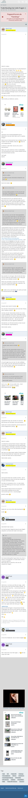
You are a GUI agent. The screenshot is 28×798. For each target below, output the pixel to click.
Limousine (22, 781)
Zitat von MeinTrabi (9, 173)
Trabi (4, 774)
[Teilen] (26, 24)
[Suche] (19, 1)
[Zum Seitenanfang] (25, 796)
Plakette (14, 775)
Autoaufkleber (21, 779)
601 (8, 774)
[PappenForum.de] (3, 1)
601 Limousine (6, 779)
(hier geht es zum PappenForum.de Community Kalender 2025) (15, 17)
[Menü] (26, 1)
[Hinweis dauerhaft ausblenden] (25, 14)
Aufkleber (13, 779)
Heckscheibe (18, 777)
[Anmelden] (22, 2)
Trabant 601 (13, 774)
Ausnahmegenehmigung (8, 777)
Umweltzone (21, 775)
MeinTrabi (4, 10)
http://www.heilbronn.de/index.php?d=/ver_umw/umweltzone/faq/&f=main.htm (12, 238)
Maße (4, 781)
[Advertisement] (14, 51)
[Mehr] (25, 34)
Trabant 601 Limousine (12, 781)
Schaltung (21, 774)
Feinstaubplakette (6, 775)
